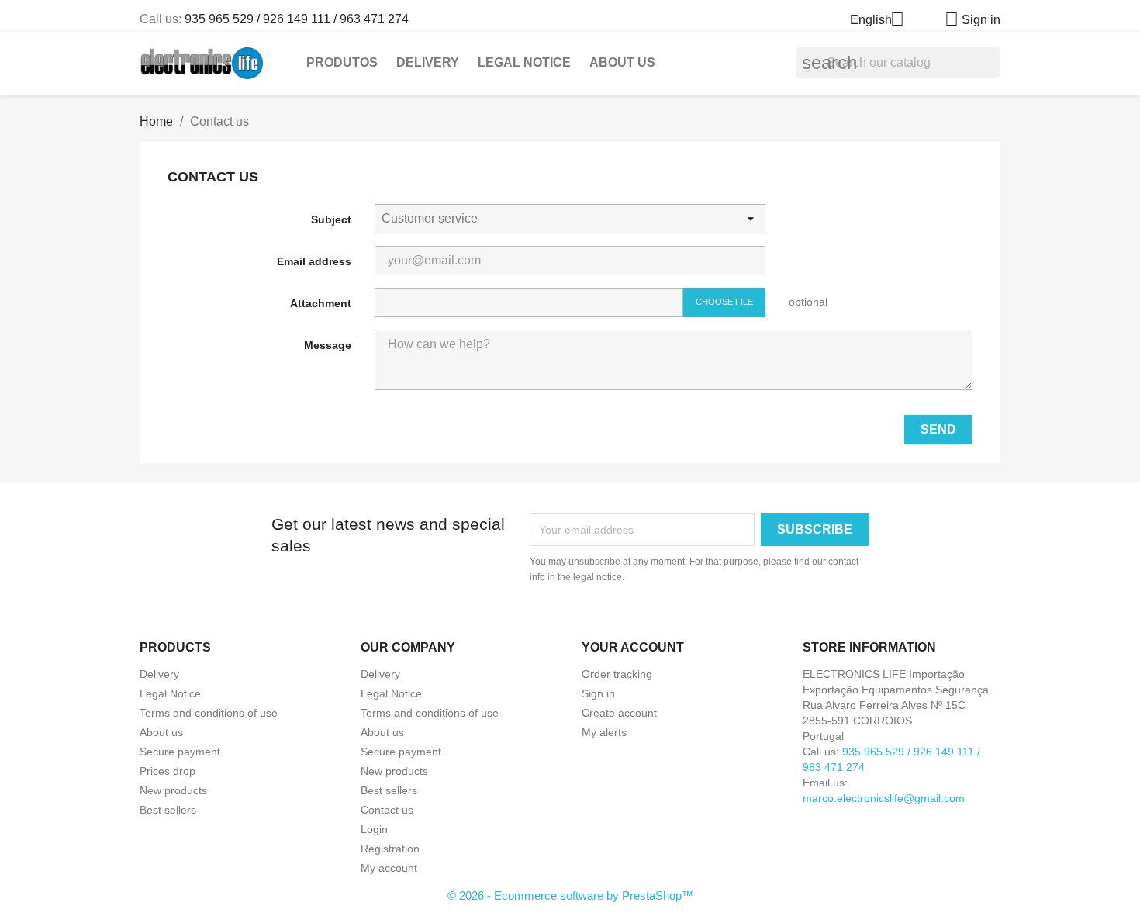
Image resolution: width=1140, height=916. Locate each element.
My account (389, 868)
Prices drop (167, 771)
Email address (314, 261)
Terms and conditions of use (209, 713)
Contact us (387, 810)
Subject (331, 219)
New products (173, 790)
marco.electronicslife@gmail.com (884, 798)
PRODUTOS (342, 62)
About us (622, 62)
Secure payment (180, 751)
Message (327, 345)
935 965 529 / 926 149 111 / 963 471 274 (297, 19)
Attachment (320, 303)
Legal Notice (524, 62)
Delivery (427, 62)
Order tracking (617, 674)
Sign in (598, 693)
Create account (619, 713)
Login (374, 829)
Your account (633, 647)
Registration (390, 848)
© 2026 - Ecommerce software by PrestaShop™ (570, 895)
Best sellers (168, 810)
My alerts (604, 732)
